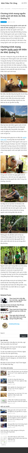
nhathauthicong (14, 324)
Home (2, 8)
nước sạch (13, 49)
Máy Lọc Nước (5, 406)
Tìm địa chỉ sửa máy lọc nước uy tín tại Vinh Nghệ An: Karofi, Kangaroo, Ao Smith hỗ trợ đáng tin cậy (13, 358)
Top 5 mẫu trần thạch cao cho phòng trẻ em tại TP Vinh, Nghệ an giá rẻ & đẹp (17, 373)
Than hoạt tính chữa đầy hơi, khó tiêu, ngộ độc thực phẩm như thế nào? (17, 300)
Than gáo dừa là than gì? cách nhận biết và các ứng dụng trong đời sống (17, 316)
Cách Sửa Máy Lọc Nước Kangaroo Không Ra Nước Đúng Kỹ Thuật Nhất (12, 431)
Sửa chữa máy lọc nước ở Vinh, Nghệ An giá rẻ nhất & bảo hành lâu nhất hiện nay (17, 438)
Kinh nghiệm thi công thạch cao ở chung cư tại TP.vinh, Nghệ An (17, 387)
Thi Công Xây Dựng (7, 368)
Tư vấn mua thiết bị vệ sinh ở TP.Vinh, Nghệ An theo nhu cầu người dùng (13, 352)
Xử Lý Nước (7, 8)
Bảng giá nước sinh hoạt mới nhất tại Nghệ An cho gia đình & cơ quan (13, 348)
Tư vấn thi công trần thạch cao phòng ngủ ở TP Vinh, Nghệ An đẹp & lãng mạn (17, 380)
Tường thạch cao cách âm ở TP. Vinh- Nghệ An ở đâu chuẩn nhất (17, 394)
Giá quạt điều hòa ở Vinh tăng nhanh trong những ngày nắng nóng (17, 424)
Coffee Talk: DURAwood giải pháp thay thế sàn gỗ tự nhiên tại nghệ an (17, 400)
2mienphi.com (14, 450)
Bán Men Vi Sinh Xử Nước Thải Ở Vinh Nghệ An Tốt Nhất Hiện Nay (12, 305)
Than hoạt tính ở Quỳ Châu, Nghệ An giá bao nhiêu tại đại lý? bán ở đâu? (14, 311)
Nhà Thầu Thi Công (9, 3)
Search (3, 333)
